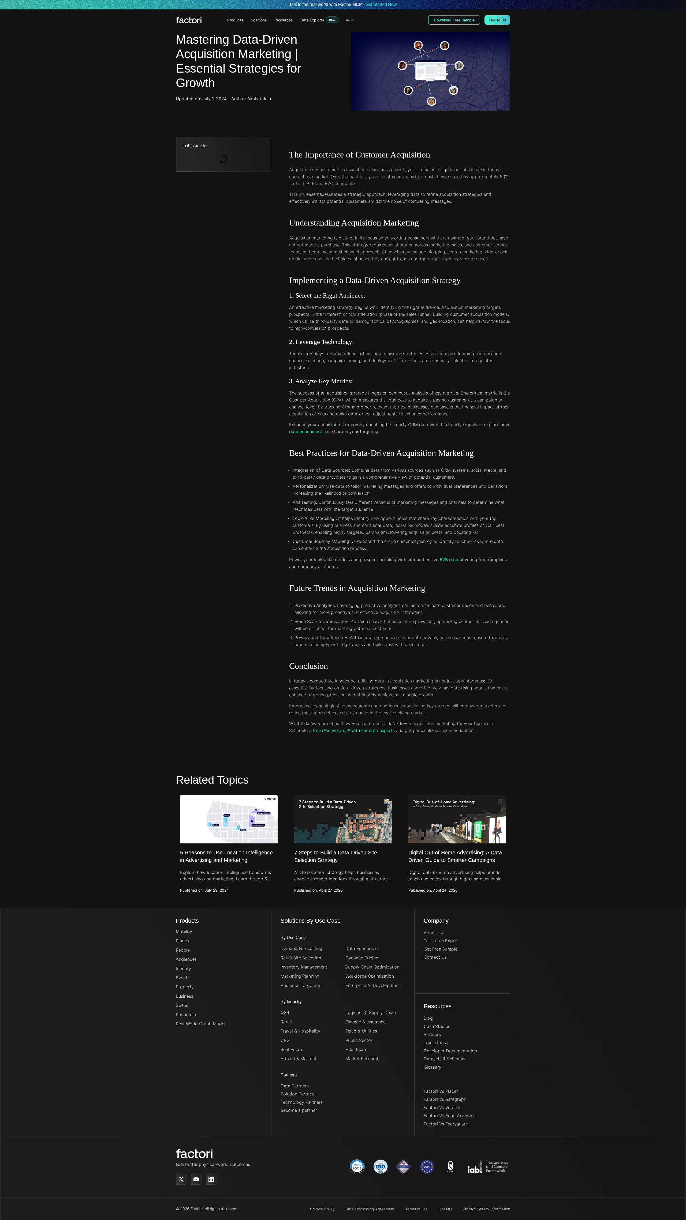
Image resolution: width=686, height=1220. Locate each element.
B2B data (449, 559)
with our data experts (354, 730)
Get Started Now (381, 4)
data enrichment (305, 431)
